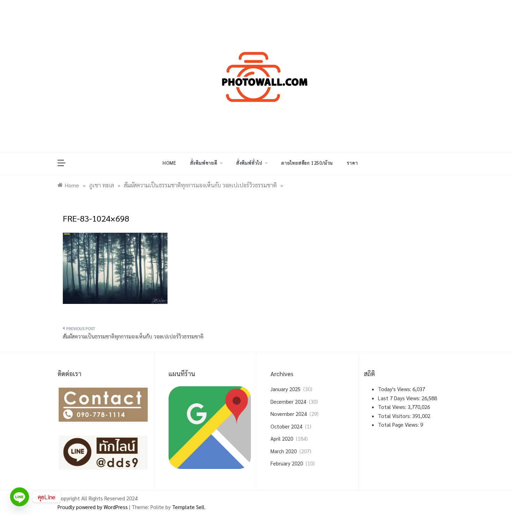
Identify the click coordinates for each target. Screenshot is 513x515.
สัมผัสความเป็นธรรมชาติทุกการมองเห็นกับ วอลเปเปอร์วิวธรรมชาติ (133, 336)
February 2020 (286, 463)
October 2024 (286, 426)
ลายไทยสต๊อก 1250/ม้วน (307, 163)
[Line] (19, 496)
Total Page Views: (399, 424)
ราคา (352, 163)
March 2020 (283, 451)
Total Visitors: (395, 415)
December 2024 (288, 401)
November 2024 (288, 413)
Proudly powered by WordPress (93, 506)
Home (169, 163)
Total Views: (393, 406)
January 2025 (285, 389)
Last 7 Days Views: (400, 398)
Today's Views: (395, 389)
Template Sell (188, 506)
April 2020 (281, 438)
